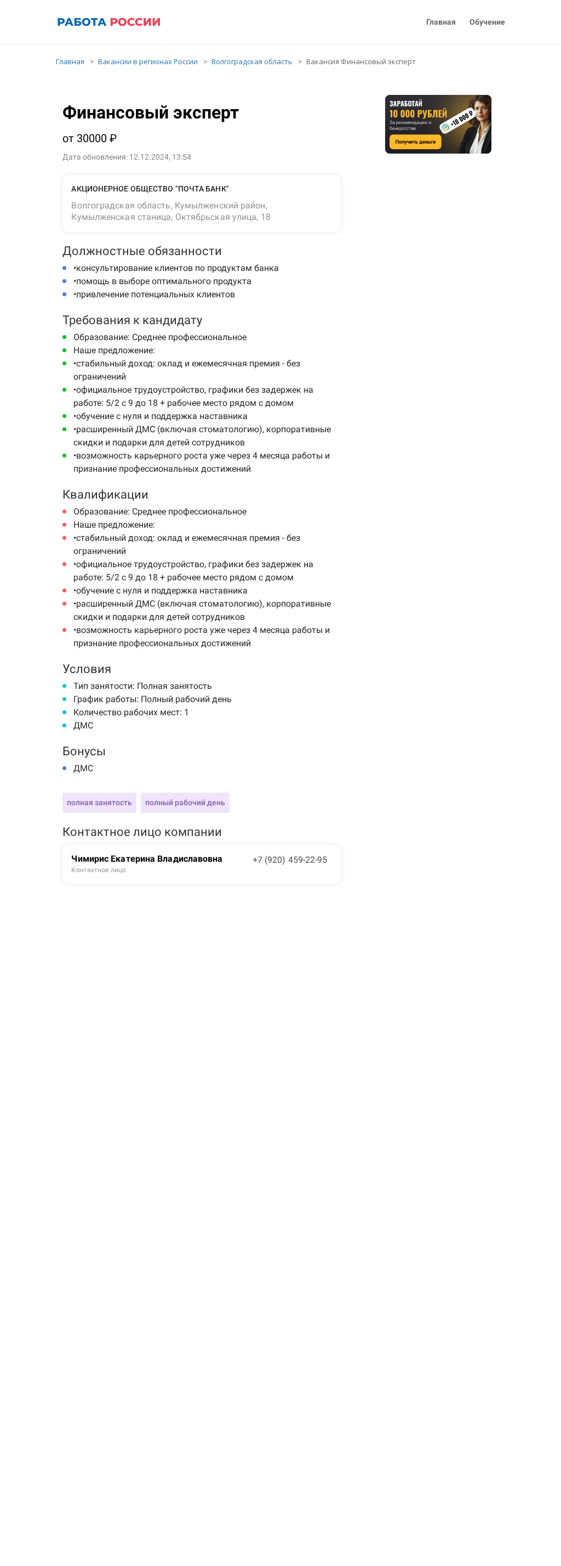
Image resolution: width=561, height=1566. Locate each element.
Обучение (487, 22)
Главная (441, 22)
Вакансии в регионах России (148, 61)
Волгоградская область (252, 61)
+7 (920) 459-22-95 (290, 860)
